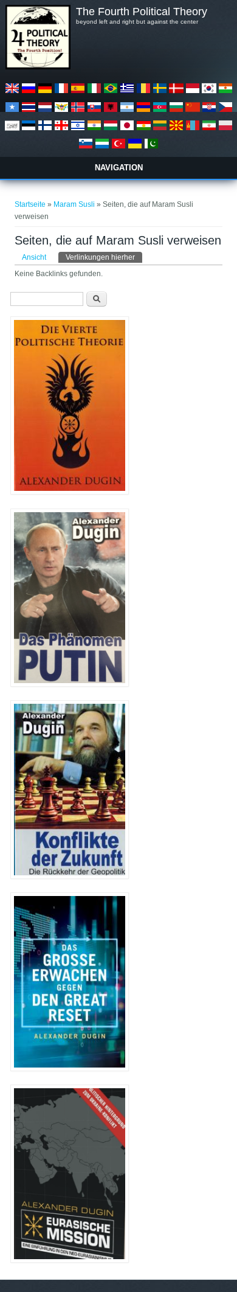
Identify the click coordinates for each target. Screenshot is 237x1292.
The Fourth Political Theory (141, 11)
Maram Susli (75, 204)
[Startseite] (37, 67)
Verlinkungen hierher (104, 257)
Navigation (119, 167)
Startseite (30, 204)
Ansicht (34, 257)
